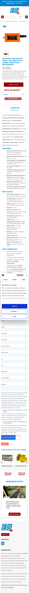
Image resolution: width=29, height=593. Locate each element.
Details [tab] (14, 279)
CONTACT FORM (10, 3)
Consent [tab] (5, 279)
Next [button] (27, 462)
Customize (14, 311)
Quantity (5, 94)
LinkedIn (2, 543)
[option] (8, 464)
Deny (14, 316)
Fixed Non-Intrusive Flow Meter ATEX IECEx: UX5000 (21, 466)
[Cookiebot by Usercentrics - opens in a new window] (17, 275)
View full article (14, 514)
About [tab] (23, 279)
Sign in (25, 5)
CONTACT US (5, 534)
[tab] (15, 108)
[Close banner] (26, 275)
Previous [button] (2, 462)
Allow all (14, 306)
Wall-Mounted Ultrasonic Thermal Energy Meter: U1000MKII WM (8, 466)
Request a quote (13, 84)
